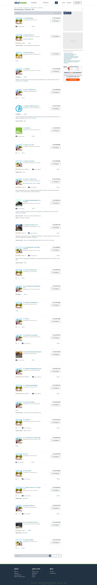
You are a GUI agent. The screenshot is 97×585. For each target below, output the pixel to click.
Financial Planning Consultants (41, 36)
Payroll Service (32, 36)
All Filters (18, 13)
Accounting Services (33, 7)
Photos (33, 26)
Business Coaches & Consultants (71, 61)
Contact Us (16, 573)
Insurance (66, 62)
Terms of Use (60, 582)
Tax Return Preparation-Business (35, 54)
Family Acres (25, 498)
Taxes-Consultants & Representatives (72, 60)
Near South (25, 532)
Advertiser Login (35, 571)
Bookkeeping (25, 19)
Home (15, 7)
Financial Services (26, 7)
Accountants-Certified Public (34, 146)
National (33, 574)
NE (17, 7)
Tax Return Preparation (33, 107)
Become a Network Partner (19, 576)
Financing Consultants (33, 439)
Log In (63, 2)
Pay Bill (33, 576)
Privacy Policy (34, 582)
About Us (16, 571)
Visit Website (56, 20)
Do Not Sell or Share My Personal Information (47, 582)
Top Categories (53, 573)
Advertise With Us (17, 574)
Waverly (20, 7)
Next (59, 555)
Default (58, 13)
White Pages (34, 573)
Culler (24, 172)
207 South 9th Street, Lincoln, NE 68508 (32, 183)
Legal (65, 582)
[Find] (56, 2)
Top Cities (52, 571)
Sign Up (69, 2)
